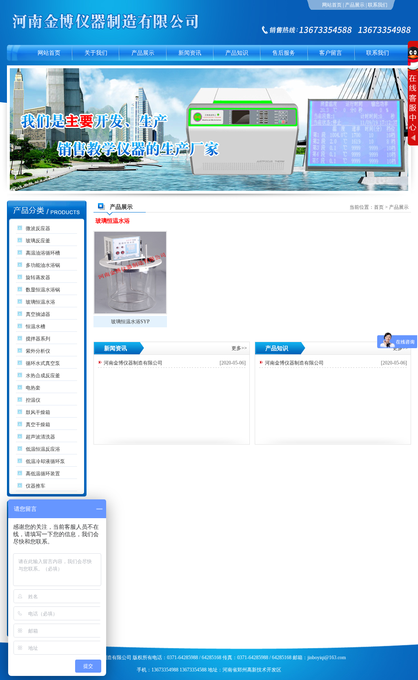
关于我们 (95, 53)
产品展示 (355, 5)
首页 (379, 207)
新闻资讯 (189, 53)
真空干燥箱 (38, 424)
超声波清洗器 (40, 437)
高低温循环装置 (43, 473)
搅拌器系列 (38, 339)
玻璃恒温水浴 (40, 302)
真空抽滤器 (38, 314)
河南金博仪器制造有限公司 (133, 363)
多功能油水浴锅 (43, 265)
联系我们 (377, 5)
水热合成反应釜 (43, 375)
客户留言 (330, 53)
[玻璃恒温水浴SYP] (130, 272)
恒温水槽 (35, 326)
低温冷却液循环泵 (45, 461)
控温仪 (33, 400)
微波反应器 (38, 228)
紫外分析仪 (38, 351)
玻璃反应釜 (38, 241)
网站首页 (332, 5)
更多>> (239, 348)
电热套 (33, 388)
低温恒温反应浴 (43, 449)
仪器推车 (35, 486)
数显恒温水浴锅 (43, 290)
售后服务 (283, 53)
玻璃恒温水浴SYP (130, 321)
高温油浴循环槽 (43, 253)
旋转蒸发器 (38, 277)
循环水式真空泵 (43, 363)
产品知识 (236, 53)
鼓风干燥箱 (38, 412)
